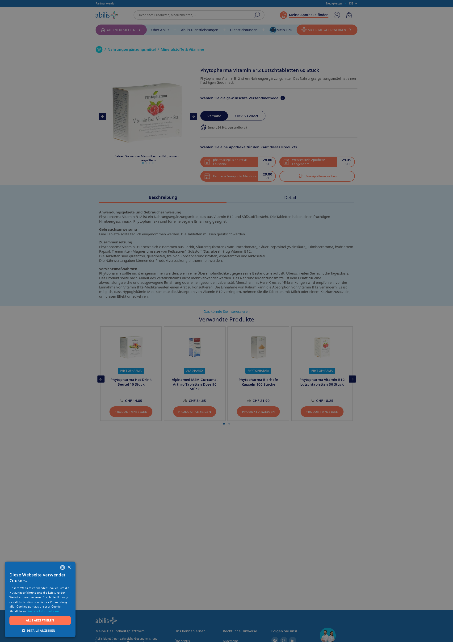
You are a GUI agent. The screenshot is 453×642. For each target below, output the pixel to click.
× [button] (69, 567)
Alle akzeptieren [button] (40, 620)
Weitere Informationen (43, 611)
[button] (40, 630)
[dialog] (226, 321)
